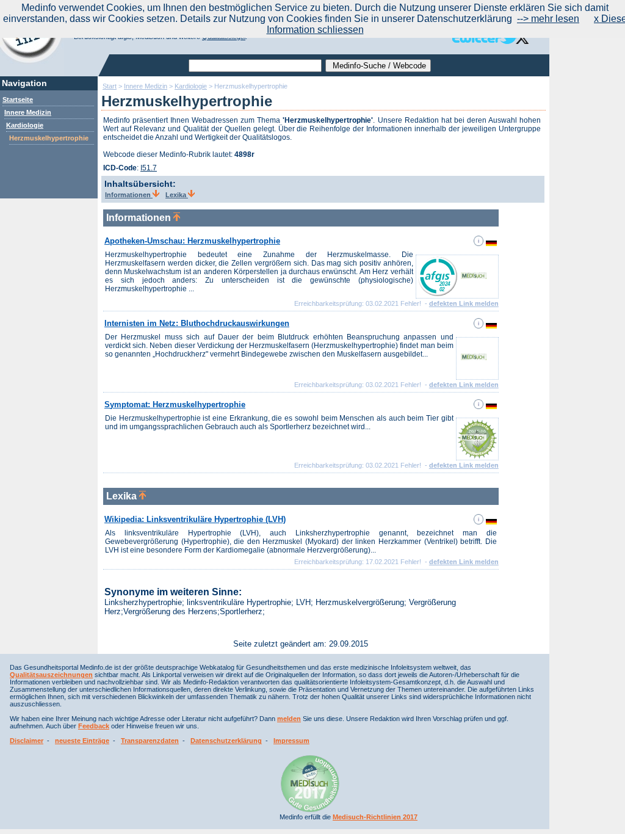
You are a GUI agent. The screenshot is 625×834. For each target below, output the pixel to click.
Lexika (176, 194)
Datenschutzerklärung (226, 740)
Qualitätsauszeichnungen (51, 674)
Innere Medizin (27, 112)
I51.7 (148, 168)
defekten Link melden (464, 303)
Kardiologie (24, 125)
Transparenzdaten (150, 740)
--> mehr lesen (548, 18)
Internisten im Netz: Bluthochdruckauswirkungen (196, 323)
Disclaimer (26, 740)
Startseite (17, 99)
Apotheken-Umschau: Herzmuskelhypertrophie (192, 240)
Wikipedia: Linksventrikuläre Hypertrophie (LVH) (195, 519)
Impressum (291, 740)
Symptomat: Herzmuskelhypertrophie (174, 404)
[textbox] (255, 65)
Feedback (93, 726)
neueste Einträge (82, 740)
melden (289, 718)
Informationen (129, 194)
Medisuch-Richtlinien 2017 (375, 817)
